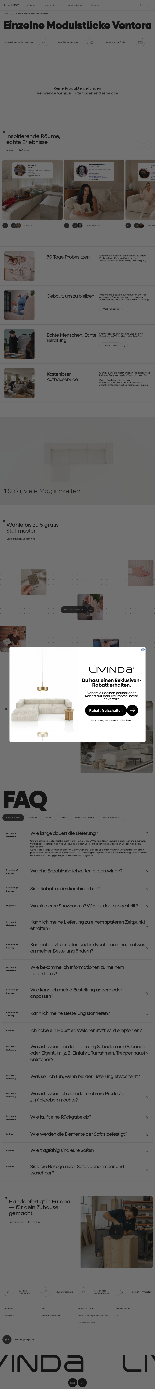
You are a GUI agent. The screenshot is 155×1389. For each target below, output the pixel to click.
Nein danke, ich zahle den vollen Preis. (111, 720)
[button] (111, 710)
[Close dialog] (142, 649)
